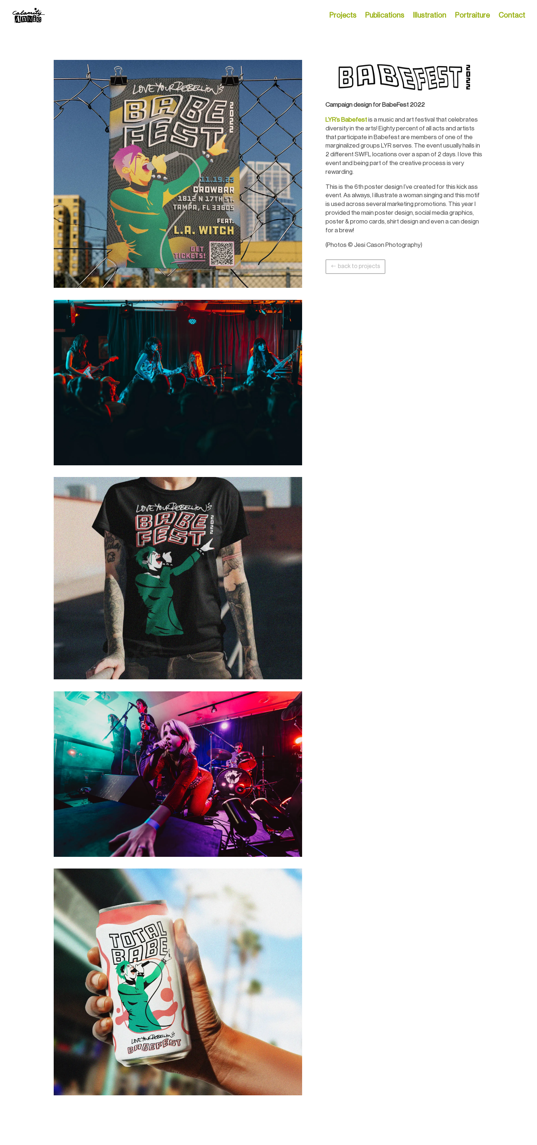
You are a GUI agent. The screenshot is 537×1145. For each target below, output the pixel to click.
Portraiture (472, 16)
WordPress (153, 1135)
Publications (384, 16)
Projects (343, 16)
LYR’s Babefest (346, 120)
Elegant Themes (107, 1135)
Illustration (429, 16)
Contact (512, 16)
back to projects (359, 266)
